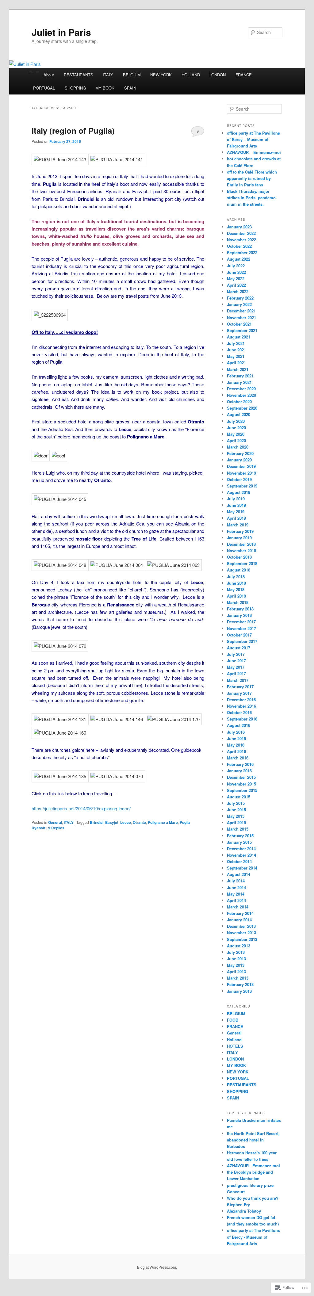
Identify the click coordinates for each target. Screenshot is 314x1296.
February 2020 (240, 453)
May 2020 (235, 434)
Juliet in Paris (61, 32)
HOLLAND (191, 75)
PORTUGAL (44, 88)
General (55, 822)
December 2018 (241, 544)
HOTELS (235, 1046)
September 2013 (242, 939)
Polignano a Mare (163, 822)
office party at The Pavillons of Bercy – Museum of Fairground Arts (253, 139)
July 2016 (236, 732)
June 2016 (236, 738)
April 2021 (236, 362)
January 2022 (239, 304)
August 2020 (238, 414)
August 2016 (238, 725)
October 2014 (239, 861)
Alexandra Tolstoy (244, 1211)
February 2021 (240, 376)
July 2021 (236, 343)
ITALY (108, 75)
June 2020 (236, 427)
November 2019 (241, 473)
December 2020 (241, 389)
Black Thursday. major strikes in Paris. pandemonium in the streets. (252, 197)
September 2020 (242, 408)
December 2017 (241, 622)
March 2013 (237, 978)
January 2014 (239, 920)
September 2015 (242, 790)
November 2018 (241, 550)
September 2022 (242, 252)
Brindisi (96, 822)
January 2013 (239, 991)
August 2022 (238, 259)
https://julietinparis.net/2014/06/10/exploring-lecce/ (81, 808)
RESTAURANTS (78, 75)
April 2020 (236, 440)
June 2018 (236, 583)
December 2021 (241, 311)
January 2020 (239, 460)
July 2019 (236, 499)
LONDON (217, 75)
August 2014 (238, 874)
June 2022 (236, 272)
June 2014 (236, 887)
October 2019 (239, 479)
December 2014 (241, 848)
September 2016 (242, 719)
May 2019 (235, 511)
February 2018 (240, 609)
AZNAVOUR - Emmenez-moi (253, 1165)
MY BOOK (104, 88)
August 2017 (238, 648)
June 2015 (236, 809)
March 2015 (237, 829)
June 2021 (236, 350)
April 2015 (236, 822)
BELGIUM (132, 75)
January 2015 (239, 842)
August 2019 (238, 492)
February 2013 (240, 984)
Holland (234, 1039)
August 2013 (238, 946)
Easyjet (111, 822)
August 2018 (238, 570)
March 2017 (237, 680)
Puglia (185, 822)
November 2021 (241, 317)
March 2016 (237, 758)
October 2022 (239, 246)
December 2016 (241, 699)
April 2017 (236, 673)
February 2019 (240, 531)
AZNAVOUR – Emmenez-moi (254, 152)
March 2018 (237, 602)
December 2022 (241, 233)
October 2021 (239, 324)
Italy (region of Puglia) (73, 130)
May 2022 (235, 278)
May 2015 (235, 816)
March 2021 (237, 369)
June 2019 (236, 505)
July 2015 (236, 803)
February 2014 (240, 913)
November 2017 (241, 628)
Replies (56, 828)
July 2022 (236, 266)
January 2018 (239, 615)
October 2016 (239, 712)
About (49, 75)
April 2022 (236, 285)
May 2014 (235, 894)
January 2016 (239, 771)
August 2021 (238, 337)
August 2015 (238, 797)
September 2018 (242, 563)
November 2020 (241, 395)
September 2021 (242, 330)
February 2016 (240, 764)
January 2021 (239, 382)
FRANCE (244, 75)
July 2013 (236, 952)
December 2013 (241, 926)
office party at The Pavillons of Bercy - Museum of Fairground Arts (253, 1236)
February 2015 (240, 836)
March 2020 (237, 447)
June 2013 (236, 958)
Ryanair (38, 828)
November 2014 (241, 855)
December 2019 (241, 466)
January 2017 (239, 693)
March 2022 (237, 291)
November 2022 (241, 240)
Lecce (125, 822)
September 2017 (242, 641)
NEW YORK (161, 75)
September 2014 (242, 868)
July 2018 (236, 576)
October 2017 (239, 635)
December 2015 (241, 777)
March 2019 (237, 525)
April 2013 (236, 971)
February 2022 (240, 298)
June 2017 (236, 660)
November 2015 (241, 784)
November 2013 (241, 932)
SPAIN (130, 88)
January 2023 (239, 227)
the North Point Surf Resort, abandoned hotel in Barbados (253, 1139)
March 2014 (237, 907)
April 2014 (236, 900)
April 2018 (236, 596)
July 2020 (236, 421)
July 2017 (236, 654)
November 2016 (241, 706)
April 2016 (236, 751)
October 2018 (239, 557)
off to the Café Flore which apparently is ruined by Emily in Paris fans (252, 178)
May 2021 (235, 356)
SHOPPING (75, 88)
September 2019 (242, 486)
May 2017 (235, 667)
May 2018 (235, 589)
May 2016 (235, 745)
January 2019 (239, 538)
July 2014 (236, 881)
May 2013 (235, 965)
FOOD (232, 1020)
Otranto (139, 822)
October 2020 (239, 401)
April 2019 (236, 518)
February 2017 (240, 687)
